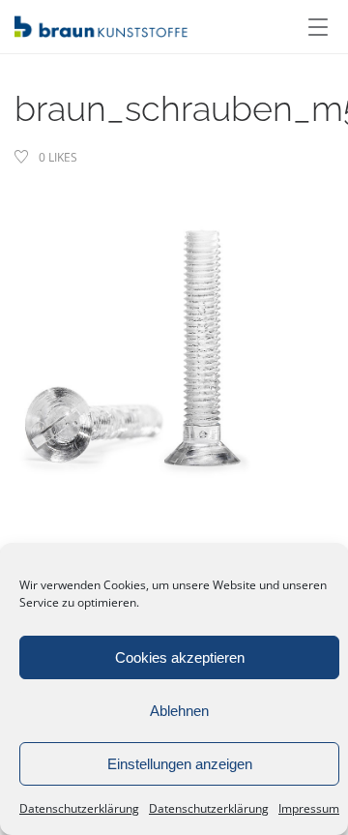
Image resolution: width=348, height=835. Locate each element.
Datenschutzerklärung (79, 808)
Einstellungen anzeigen (179, 764)
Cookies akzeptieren (180, 657)
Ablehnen (179, 710)
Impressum (308, 808)
